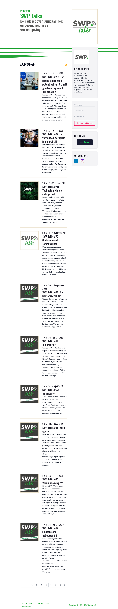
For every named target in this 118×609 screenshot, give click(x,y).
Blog (48, 603)
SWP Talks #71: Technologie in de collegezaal (52, 190)
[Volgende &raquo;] (65, 585)
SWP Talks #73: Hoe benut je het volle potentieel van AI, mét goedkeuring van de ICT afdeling (54, 84)
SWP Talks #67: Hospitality (50, 392)
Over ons (40, 603)
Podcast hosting (28, 603)
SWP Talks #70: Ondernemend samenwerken (50, 240)
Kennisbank (26, 607)
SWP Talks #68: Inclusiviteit (50, 343)
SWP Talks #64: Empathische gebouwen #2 (50, 531)
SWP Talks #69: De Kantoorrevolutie (52, 294)
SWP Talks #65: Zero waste (53, 429)
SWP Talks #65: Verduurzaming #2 (52, 481)
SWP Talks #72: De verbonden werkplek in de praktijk (53, 138)
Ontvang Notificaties (85, 123)
